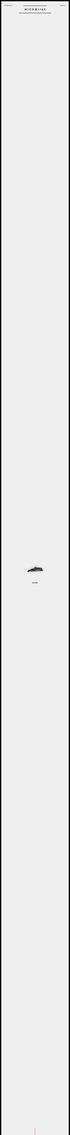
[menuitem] (8, 5)
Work (35, 583)
